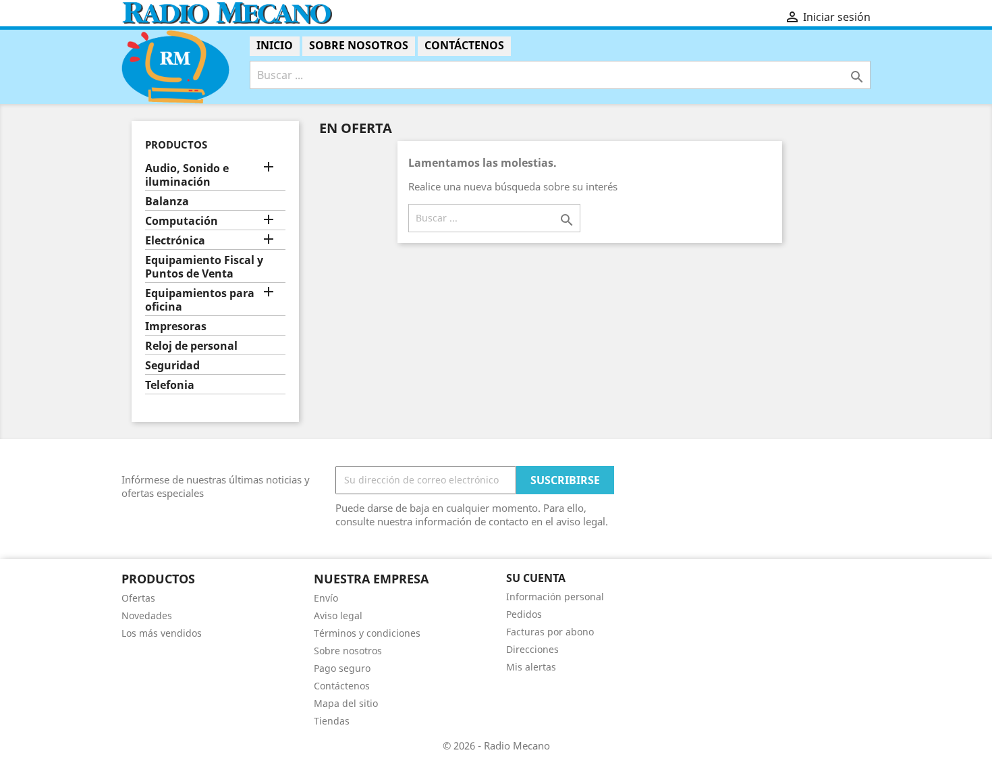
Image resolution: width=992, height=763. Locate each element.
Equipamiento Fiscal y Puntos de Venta (204, 267)
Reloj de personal (191, 346)
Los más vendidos (161, 633)
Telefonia (169, 385)
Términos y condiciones (367, 633)
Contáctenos (464, 45)
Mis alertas (531, 666)
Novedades (146, 615)
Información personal (555, 596)
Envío (326, 597)
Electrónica (175, 241)
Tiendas (332, 720)
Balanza (167, 201)
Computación (181, 221)
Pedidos (524, 614)
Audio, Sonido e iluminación (187, 175)
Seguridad (172, 366)
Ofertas (138, 597)
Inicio (274, 45)
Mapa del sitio (346, 703)
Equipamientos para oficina (199, 300)
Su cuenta (536, 578)
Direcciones (532, 649)
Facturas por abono (550, 631)
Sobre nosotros (358, 45)
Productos (176, 144)
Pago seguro (342, 668)
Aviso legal (338, 615)
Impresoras (175, 326)
